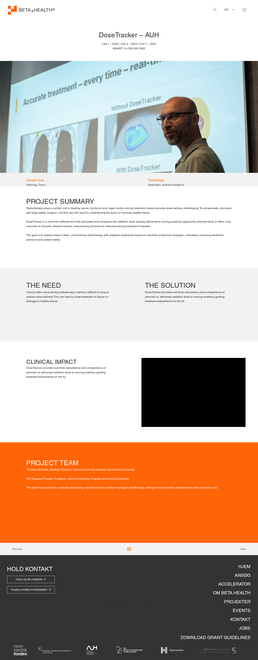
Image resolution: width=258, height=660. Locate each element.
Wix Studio (149, 607)
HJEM (244, 566)
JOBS (244, 628)
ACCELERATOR (234, 584)
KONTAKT (240, 619)
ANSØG (242, 575)
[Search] (215, 9)
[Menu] (244, 9)
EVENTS (241, 610)
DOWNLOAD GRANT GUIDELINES (215, 637)
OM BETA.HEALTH (231, 592)
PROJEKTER (237, 601)
